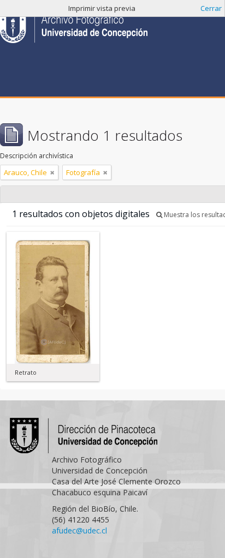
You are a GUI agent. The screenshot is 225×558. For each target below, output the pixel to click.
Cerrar (211, 8)
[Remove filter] (52, 172)
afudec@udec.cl (79, 530)
